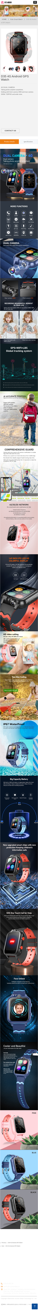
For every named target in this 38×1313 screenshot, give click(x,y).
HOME (4, 19)
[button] (35, 2)
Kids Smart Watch (16, 19)
